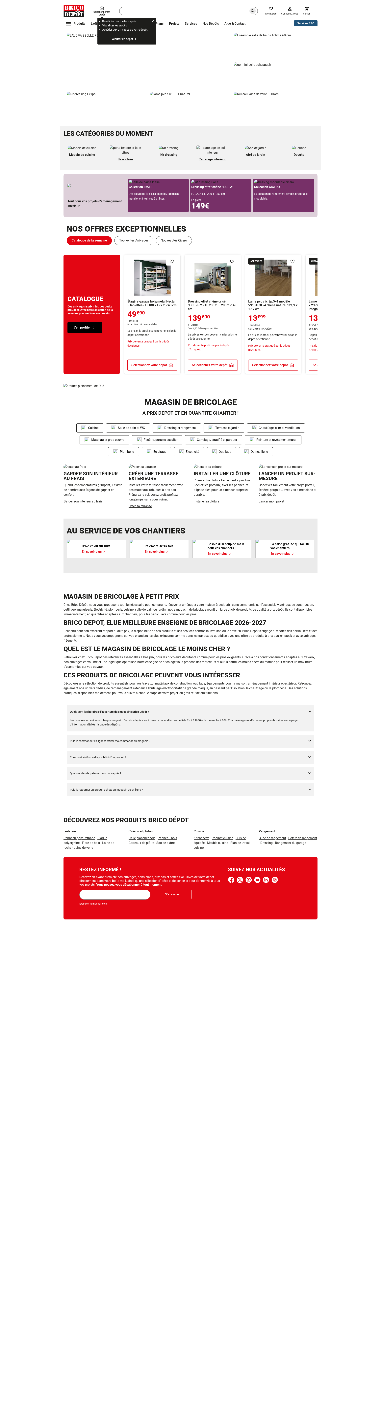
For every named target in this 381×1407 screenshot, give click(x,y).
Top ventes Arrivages (133, 240)
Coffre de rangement (302, 838)
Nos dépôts (211, 23)
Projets (174, 23)
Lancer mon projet (271, 501)
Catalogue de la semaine (89, 240)
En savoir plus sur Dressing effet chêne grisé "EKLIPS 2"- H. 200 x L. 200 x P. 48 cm (213, 314)
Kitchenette (201, 838)
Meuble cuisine (217, 843)
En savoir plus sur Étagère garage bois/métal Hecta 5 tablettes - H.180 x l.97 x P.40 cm (152, 314)
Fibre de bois (91, 843)
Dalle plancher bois (142, 838)
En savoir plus (149, 61)
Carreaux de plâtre (141, 843)
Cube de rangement (272, 838)
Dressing (266, 843)
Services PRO (305, 23)
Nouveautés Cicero (174, 240)
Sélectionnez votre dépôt (149, 365)
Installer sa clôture (206, 501)
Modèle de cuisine (82, 155)
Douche (299, 155)
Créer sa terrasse (140, 506)
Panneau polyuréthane (79, 838)
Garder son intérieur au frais (83, 501)
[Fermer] (153, 21)
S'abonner (172, 894)
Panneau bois (167, 838)
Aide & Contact (234, 23)
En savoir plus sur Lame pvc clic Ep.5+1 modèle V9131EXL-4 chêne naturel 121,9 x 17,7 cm (273, 314)
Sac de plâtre (165, 843)
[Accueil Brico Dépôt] (74, 11)
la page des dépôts (108, 724)
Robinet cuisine (222, 838)
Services (191, 23)
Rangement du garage (290, 843)
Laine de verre (83, 847)
